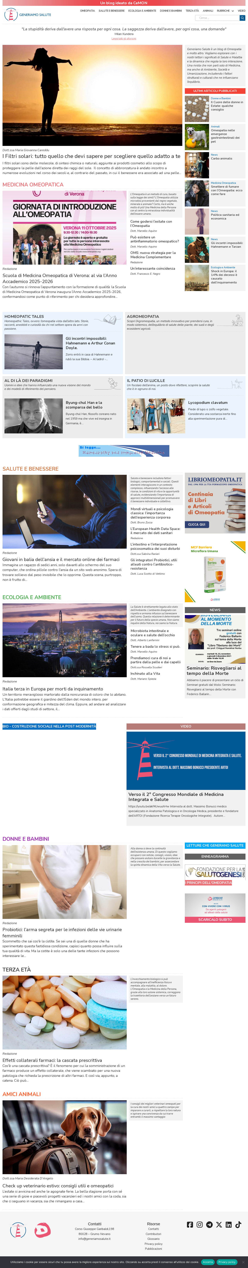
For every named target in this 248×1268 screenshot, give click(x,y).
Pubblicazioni (153, 1249)
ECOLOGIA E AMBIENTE (32, 597)
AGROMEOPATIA (143, 316)
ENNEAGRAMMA (215, 856)
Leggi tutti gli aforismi (124, 38)
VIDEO (186, 726)
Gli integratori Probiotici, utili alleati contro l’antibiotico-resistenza (154, 564)
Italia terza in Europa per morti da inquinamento (53, 689)
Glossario (153, 1239)
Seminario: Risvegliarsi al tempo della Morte (214, 670)
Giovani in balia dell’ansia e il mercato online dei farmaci (61, 559)
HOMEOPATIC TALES (24, 316)
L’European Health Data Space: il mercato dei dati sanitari (155, 530)
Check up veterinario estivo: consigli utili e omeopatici (58, 1186)
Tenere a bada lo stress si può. (155, 646)
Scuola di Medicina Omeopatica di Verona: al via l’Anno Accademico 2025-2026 (60, 278)
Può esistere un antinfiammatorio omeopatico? (154, 239)
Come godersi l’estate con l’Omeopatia (151, 223)
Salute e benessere (112, 11)
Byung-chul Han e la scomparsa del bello (84, 405)
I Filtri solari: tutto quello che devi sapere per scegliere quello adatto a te (91, 156)
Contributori (153, 1234)
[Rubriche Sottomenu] (233, 11)
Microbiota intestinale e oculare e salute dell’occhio (153, 632)
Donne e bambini (171, 11)
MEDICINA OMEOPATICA (33, 184)
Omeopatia (87, 11)
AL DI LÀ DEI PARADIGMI (28, 380)
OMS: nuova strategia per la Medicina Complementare (153, 254)
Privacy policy (154, 1244)
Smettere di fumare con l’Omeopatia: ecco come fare (226, 190)
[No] (243, 1262)
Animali (208, 11)
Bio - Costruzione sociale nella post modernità (49, 726)
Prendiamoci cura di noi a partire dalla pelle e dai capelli (156, 660)
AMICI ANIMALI (22, 1094)
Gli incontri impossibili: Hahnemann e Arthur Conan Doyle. (90, 343)
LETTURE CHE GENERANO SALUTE (215, 845)
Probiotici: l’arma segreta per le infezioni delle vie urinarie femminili (62, 932)
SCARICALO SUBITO (215, 919)
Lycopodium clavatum (208, 402)
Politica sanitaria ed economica (225, 217)
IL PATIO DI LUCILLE (146, 380)
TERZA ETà (17, 969)
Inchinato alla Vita (145, 673)
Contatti (153, 1229)
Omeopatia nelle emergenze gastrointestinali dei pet (225, 136)
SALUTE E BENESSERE (31, 469)
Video (241, 11)
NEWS (215, 610)
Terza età (192, 11)
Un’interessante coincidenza (152, 268)
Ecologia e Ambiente (142, 11)
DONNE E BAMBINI (26, 839)
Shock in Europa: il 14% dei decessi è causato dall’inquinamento (224, 277)
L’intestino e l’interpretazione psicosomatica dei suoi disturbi (155, 546)
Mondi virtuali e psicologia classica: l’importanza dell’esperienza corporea (152, 513)
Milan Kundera (124, 34)
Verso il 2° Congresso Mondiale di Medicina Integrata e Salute (176, 797)
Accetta (208, 1262)
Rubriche (223, 11)
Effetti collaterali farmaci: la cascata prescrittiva (52, 1060)
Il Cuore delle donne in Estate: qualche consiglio (227, 106)
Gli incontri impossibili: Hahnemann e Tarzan (227, 245)
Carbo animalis (221, 158)
